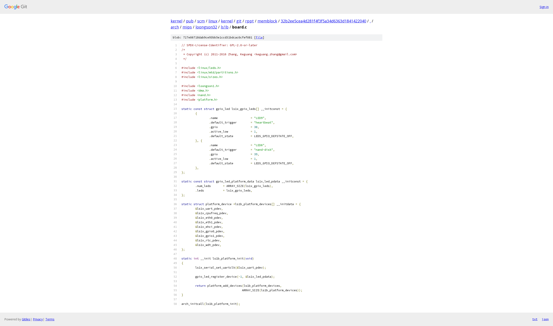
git (239, 21)
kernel (176, 21)
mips (187, 27)
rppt (249, 21)
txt (534, 319)
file (259, 37)
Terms (49, 319)
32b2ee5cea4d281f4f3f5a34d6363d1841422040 (323, 21)
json (545, 319)
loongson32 (206, 27)
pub (190, 21)
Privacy (38, 319)
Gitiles (26, 319)
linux (212, 21)
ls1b (225, 27)
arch (175, 27)
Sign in (544, 7)
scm (201, 21)
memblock (267, 21)
